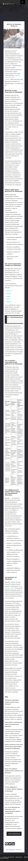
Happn (8, 296)
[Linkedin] (13, 843)
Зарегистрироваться (14, 834)
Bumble (9, 293)
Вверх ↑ (26, 858)
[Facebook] (6, 843)
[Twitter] (9, 843)
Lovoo (8, 299)
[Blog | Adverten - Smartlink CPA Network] (9, 4)
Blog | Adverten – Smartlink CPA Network (11, 858)
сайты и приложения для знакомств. (12, 77)
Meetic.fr (9, 291)
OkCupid (9, 302)
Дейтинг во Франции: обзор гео (14, 25)
